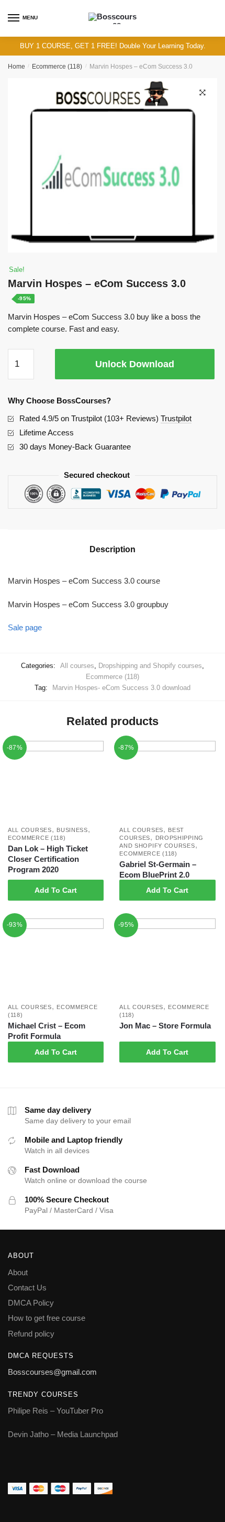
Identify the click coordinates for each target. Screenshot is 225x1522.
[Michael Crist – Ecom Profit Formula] (56, 958)
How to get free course (46, 1317)
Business (72, 830)
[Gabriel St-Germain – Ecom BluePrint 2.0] (167, 781)
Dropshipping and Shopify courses (150, 666)
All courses (77, 666)
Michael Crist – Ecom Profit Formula (46, 1031)
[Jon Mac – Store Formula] (167, 958)
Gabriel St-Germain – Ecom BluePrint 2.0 (157, 869)
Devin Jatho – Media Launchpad (63, 1434)
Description (112, 549)
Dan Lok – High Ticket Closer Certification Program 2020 (48, 859)
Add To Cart (56, 890)
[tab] (112, 549)
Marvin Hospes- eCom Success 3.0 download (121, 688)
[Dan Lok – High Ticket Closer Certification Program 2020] (56, 781)
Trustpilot (176, 418)
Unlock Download (134, 364)
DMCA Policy (31, 1302)
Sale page (25, 627)
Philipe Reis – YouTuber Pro (55, 1410)
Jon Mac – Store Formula (165, 1025)
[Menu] (14, 18)
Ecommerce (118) (57, 66)
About (18, 1272)
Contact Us (27, 1287)
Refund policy (31, 1333)
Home (16, 66)
